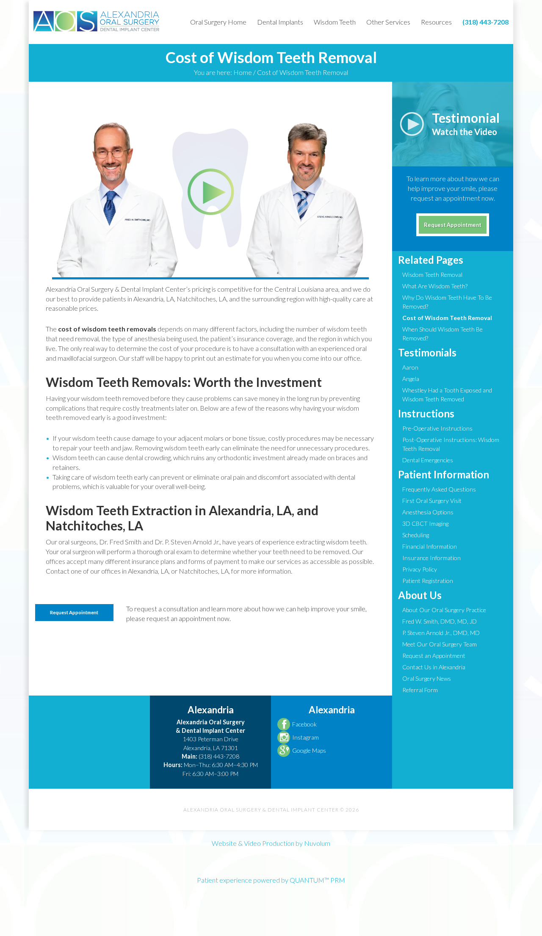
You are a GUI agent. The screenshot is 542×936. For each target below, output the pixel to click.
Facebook (304, 724)
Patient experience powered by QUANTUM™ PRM (271, 880)
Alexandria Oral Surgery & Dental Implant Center (96, 21)
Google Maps (309, 750)
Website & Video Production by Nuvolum (271, 843)
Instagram (305, 737)
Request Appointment (74, 612)
